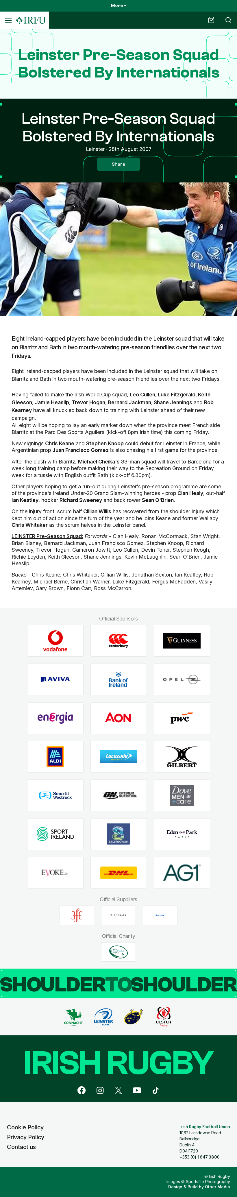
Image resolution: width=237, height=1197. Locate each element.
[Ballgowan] (118, 834)
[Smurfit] (55, 795)
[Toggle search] (228, 20)
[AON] (118, 718)
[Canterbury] (118, 640)
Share (118, 164)
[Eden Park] (182, 834)
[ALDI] (55, 756)
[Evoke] (55, 872)
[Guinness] (182, 640)
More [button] (117, 5)
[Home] (31, 20)
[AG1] (182, 872)
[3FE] (76, 915)
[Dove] (182, 795)
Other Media (217, 1186)
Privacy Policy (25, 1137)
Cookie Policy (25, 1127)
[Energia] (55, 718)
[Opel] (182, 679)
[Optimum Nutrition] (118, 795)
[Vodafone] (55, 640)
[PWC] (182, 718)
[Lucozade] (118, 756)
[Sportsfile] (160, 915)
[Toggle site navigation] (8, 20)
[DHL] (118, 872)
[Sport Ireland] (55, 834)
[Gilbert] (182, 756)
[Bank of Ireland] (118, 679)
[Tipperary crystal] (118, 915)
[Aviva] (55, 679)
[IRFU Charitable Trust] (118, 952)
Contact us (21, 1147)
